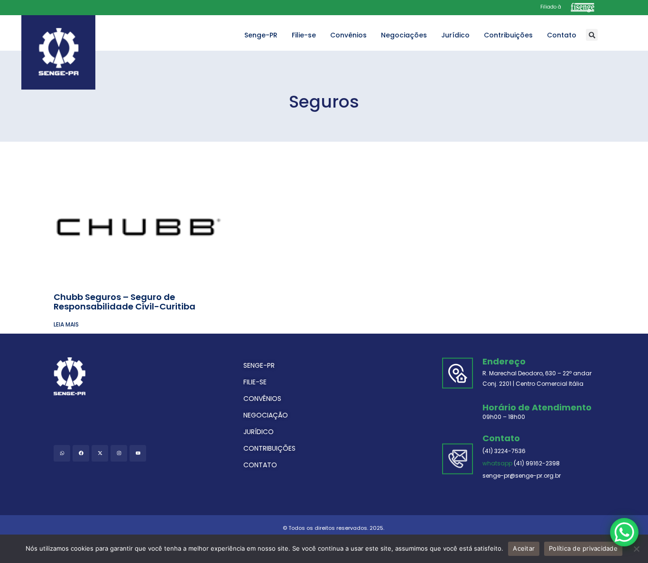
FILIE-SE (255, 382)
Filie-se (304, 35)
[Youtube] (138, 453)
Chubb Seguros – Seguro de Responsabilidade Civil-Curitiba (124, 301)
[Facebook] (81, 453)
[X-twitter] (100, 453)
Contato (561, 35)
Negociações (404, 35)
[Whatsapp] (62, 453)
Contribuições (508, 35)
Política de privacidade (583, 548)
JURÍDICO (258, 431)
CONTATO (260, 465)
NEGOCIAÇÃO (265, 415)
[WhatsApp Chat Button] (624, 532)
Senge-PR (261, 35)
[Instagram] (119, 453)
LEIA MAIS (66, 324)
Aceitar (524, 548)
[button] (592, 35)
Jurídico (455, 35)
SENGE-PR (259, 365)
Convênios (348, 35)
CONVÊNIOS (262, 398)
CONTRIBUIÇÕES (269, 448)
